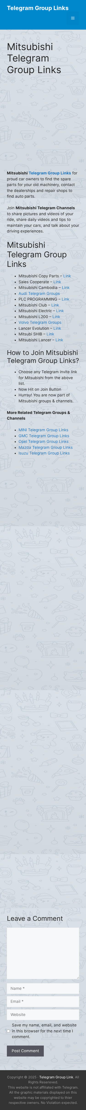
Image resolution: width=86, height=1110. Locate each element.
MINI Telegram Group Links (43, 430)
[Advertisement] (43, 125)
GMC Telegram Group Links (44, 436)
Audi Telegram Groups (39, 293)
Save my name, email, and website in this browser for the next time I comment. (44, 1031)
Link (67, 276)
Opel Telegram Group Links (44, 441)
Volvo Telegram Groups (40, 322)
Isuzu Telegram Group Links (44, 453)
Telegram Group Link (56, 1077)
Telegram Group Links (38, 8)
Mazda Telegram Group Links (46, 447)
